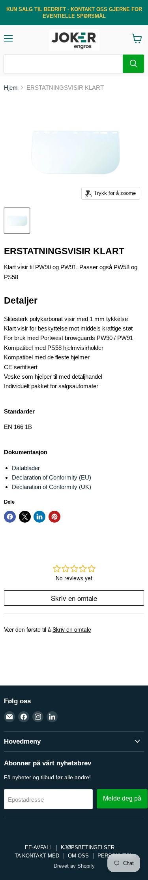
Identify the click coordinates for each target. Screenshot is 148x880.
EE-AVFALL (38, 847)
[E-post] (9, 716)
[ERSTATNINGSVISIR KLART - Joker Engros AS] (17, 220)
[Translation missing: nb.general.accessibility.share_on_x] (25, 517)
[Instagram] (37, 716)
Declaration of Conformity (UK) (51, 486)
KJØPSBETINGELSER (87, 847)
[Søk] (133, 64)
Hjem (11, 87)
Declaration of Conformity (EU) (51, 477)
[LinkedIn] (52, 716)
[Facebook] (23, 716)
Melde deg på (122, 798)
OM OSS (78, 856)
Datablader (26, 468)
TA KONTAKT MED (37, 856)
